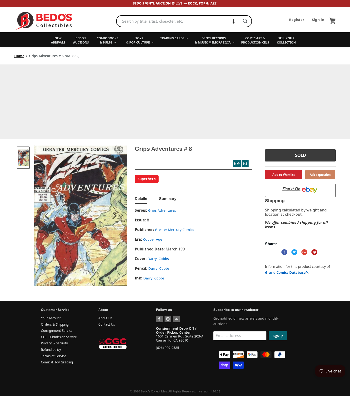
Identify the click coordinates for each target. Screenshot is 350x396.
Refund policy (51, 349)
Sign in (318, 19)
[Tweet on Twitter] (294, 252)
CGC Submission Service (59, 337)
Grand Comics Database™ (286, 272)
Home (19, 56)
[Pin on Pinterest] (314, 252)
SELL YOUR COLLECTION (286, 40)
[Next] (114, 215)
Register (297, 19)
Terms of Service (53, 356)
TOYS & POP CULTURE (138, 40)
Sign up (278, 336)
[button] (234, 21)
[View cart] (332, 20)
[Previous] (47, 215)
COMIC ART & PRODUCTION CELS (255, 40)
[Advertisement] (175, 100)
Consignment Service (57, 330)
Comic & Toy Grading (57, 362)
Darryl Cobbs (158, 258)
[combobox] (178, 21)
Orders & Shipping (55, 324)
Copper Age (152, 239)
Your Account (51, 318)
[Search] (245, 21)
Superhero (147, 178)
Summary (167, 199)
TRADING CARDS (172, 38)
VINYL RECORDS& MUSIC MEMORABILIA (213, 40)
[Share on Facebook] (284, 252)
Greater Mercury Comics (174, 229)
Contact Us (106, 324)
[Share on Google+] (304, 252)
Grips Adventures (162, 210)
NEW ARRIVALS (58, 40)
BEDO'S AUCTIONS (81, 40)
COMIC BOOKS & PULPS (107, 40)
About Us (105, 318)
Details (141, 199)
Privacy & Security (54, 343)
